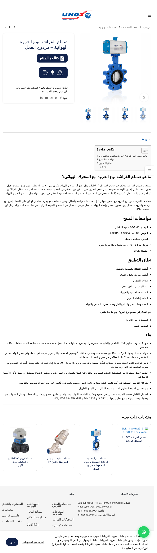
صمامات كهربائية (62, 525)
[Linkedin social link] (41, 98)
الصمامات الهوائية (108, 27)
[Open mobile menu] (149, 15)
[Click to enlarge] (144, 97)
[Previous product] (14, 27)
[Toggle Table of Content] (143, 150)
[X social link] (56, 98)
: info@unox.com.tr (96, 514)
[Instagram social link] (51, 98)
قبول (12, 542)
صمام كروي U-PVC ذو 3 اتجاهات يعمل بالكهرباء (20, 462)
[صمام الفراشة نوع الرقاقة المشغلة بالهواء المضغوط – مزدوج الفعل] (96, 441)
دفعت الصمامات (129, 27)
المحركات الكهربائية (58, 512)
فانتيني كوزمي (10, 515)
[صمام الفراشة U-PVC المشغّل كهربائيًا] (134, 430)
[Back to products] (9, 27)
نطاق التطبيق (105, 163)
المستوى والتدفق (12, 503)
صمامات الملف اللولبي (61, 504)
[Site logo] (77, 15)
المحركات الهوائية (63, 519)
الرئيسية (146, 27)
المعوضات (8, 509)
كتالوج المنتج (49, 58)
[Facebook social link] (61, 98)
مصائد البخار (34, 511)
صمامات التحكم (36, 517)
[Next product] (5, 27)
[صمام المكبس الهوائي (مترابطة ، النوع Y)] (58, 441)
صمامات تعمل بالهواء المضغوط (44, 87)
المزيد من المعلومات (33, 541)
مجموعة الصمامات (33, 524)
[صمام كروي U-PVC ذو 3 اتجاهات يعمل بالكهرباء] (20, 441)
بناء (105, 167)
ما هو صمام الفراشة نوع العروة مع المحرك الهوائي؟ (123, 156)
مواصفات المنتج (106, 159)
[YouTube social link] (46, 98)
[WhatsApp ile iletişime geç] (144, 532)
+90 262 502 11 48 (91, 510)
